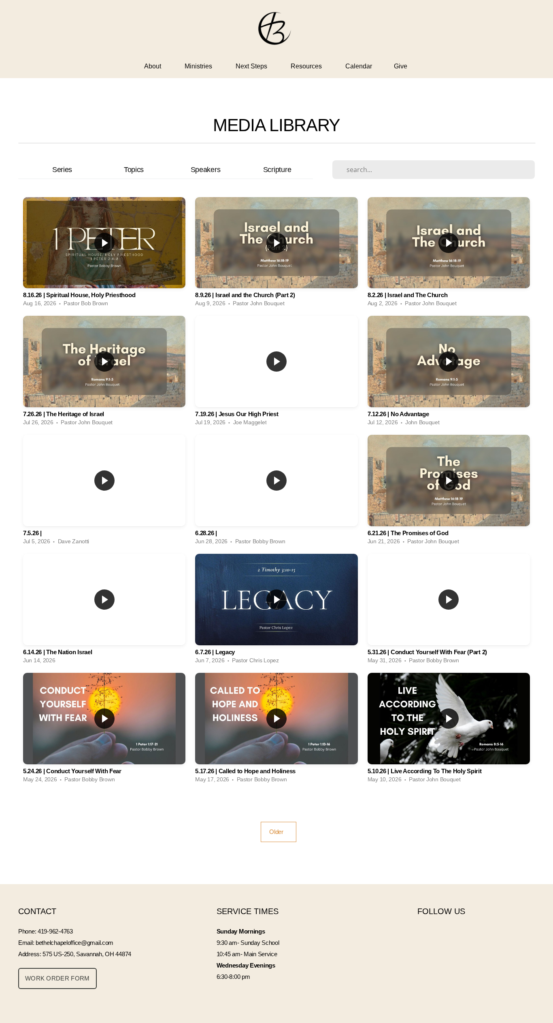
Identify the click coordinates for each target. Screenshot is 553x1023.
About (153, 66)
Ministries (199, 66)
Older (278, 831)
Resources (307, 66)
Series (62, 169)
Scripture (277, 169)
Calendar (358, 66)
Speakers (206, 169)
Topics (134, 169)
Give (401, 66)
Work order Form (57, 978)
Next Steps (252, 66)
